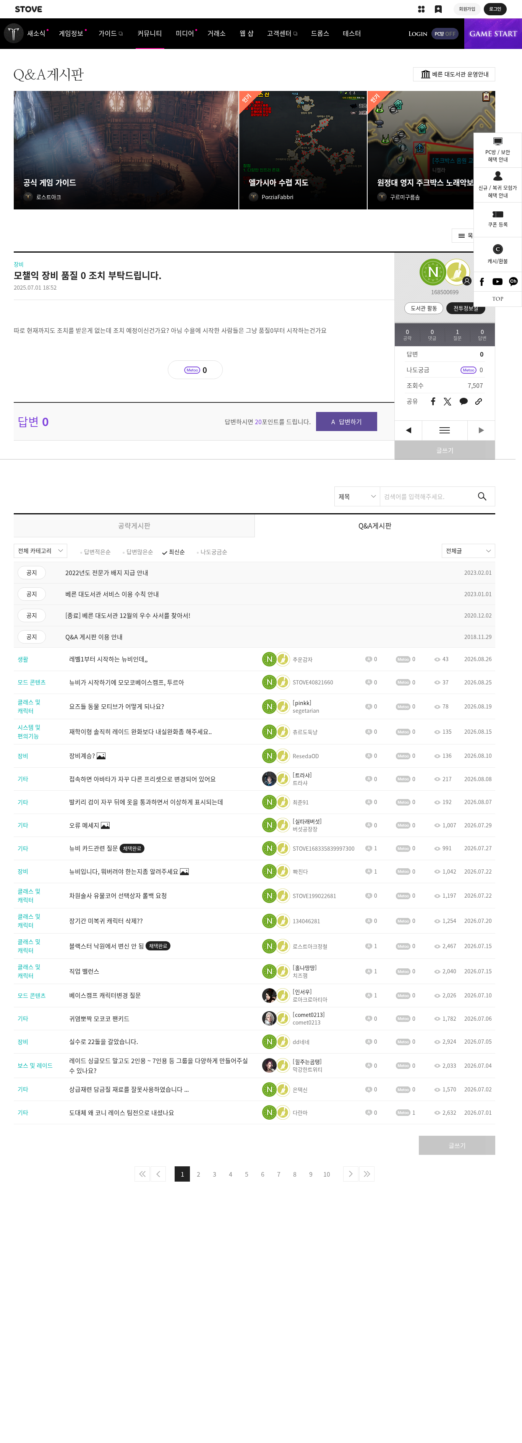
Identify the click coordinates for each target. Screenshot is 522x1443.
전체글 (454, 550)
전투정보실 (466, 308)
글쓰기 (445, 450)
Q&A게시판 (375, 525)
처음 (142, 1174)
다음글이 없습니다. (481, 430)
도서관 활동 (424, 308)
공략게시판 (134, 525)
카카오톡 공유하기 (463, 401)
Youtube (498, 281)
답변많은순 (139, 552)
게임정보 (71, 33)
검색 (482, 496)
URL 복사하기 (478, 401)
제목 (344, 496)
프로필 (455, 272)
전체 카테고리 (35, 550)
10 (326, 1174)
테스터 (352, 33)
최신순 (177, 552)
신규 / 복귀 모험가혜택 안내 (497, 191)
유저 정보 (287, 659)
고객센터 (279, 33)
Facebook (482, 281)
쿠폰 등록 (498, 224)
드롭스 (320, 33)
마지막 (366, 1174)
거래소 (217, 33)
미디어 (185, 33)
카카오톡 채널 (514, 281)
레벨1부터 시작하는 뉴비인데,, (408, 430)
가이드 (108, 33)
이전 (158, 1174)
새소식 (36, 33)
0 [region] (481, 369)
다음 (350, 1174)
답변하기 (350, 421)
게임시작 (493, 33)
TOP (497, 299)
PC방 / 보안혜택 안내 (497, 155)
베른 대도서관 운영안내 (460, 74)
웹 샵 (247, 33)
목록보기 (445, 430)
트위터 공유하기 (447, 401)
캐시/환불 (498, 260)
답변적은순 (97, 552)
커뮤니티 (150, 33)
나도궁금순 (214, 552)
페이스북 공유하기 (433, 402)
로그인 (418, 34)
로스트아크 (14, 33)
